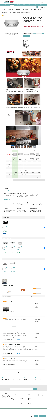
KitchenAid (21, 394)
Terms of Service (13, 397)
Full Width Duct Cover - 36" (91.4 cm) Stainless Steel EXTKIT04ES (12, 270)
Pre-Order (29, 403)
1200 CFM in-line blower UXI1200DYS (19, 249)
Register (42, 7)
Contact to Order (26, 35)
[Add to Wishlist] (43, 33)
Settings (31, 416)
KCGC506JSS (4, 230)
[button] (41, 1)
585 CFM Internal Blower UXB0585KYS (12, 249)
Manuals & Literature (39, 180)
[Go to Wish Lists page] (44, 7)
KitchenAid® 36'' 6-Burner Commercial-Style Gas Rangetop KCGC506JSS (5, 229)
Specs (18, 180)
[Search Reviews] (31, 296)
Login (40, 7)
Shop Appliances (4, 9)
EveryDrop (21, 403)
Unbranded (21, 398)
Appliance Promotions (14, 394)
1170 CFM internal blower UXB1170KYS (5, 249)
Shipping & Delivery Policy (14, 399)
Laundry (29, 398)
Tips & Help (39, 9)
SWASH (21, 404)
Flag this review (18, 325)
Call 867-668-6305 (40, 396)
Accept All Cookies (42, 416)
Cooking (29, 394)
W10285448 (4, 272)
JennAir (21, 397)
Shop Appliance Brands (11, 9)
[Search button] (37, 7)
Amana (20, 402)
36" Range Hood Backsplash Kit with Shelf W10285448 (5, 270)
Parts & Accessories (30, 399)
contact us (28, 31)
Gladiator (21, 399)
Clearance (29, 402)
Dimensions (28, 180)
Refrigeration (30, 397)
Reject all (36, 416)
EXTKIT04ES (11, 272)
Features (7, 180)
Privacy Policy (12, 398)
